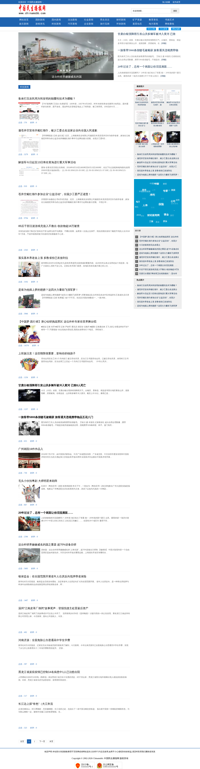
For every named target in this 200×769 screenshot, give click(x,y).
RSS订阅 (151, 29)
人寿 (145, 205)
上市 (154, 190)
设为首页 (176, 2)
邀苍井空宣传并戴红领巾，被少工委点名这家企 (157, 289)
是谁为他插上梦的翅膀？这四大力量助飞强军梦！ (48, 289)
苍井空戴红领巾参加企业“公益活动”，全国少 (156, 298)
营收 (142, 216)
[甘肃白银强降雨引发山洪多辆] (173, 137)
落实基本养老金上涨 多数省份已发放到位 (43, 257)
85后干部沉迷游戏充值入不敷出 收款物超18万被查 (49, 225)
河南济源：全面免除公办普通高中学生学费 (44, 640)
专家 (165, 190)
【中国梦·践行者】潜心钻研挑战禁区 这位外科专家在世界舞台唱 (57, 321)
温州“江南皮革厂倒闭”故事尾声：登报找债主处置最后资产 (53, 608)
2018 (138, 215)
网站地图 (176, 29)
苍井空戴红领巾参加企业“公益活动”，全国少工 (157, 167)
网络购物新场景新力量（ (67, 76)
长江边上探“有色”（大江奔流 (35, 703)
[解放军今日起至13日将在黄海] (173, 95)
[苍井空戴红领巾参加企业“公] (142, 116)
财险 (144, 199)
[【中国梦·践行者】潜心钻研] (142, 137)
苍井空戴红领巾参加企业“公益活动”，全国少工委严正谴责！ (54, 194)
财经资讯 (174, 204)
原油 (165, 221)
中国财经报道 (144, 191)
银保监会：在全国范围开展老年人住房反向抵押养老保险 (52, 576)
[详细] (163, 43)
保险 (161, 204)
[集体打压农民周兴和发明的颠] (142, 95)
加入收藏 (166, 2)
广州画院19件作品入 (30, 448)
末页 (51, 741)
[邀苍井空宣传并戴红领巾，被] (157, 95)
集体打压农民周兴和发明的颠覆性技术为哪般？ (47, 98)
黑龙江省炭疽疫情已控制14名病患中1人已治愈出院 (49, 671)
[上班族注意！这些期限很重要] (157, 137)
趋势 (178, 200)
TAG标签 (163, 29)
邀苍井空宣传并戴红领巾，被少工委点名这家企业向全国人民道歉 (57, 130)
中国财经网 (154, 184)
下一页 (42, 741)
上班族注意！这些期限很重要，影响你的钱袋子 (47, 353)
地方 (138, 202)
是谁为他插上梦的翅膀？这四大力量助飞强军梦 (157, 306)
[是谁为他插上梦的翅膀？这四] (173, 116)
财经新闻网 (153, 215)
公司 (173, 201)
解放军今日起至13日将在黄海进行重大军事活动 (47, 162)
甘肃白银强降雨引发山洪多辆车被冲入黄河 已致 (147, 33)
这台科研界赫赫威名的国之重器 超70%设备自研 (47, 544)
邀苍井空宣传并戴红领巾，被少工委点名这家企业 (158, 158)
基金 (157, 222)
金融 (152, 207)
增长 (137, 207)
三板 (151, 221)
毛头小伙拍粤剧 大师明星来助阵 (37, 480)
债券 (162, 199)
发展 (165, 214)
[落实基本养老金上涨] (157, 116)
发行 (172, 215)
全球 (168, 190)
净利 (152, 194)
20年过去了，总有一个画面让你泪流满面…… (145, 66)
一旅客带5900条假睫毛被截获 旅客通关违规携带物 (148, 50)
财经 (165, 184)
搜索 (175, 11)
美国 (173, 190)
